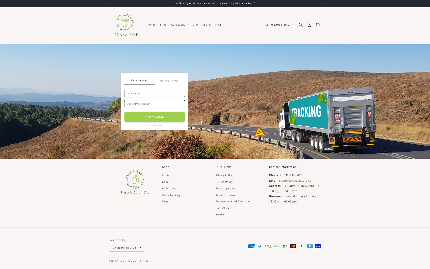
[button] (179, 25)
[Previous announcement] (109, 3)
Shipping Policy (225, 188)
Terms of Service (226, 195)
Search (220, 214)
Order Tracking (171, 195)
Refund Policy (224, 182)
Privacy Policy (224, 175)
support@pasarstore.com (296, 180)
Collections (169, 188)
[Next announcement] (320, 3)
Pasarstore (122, 261)
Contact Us (222, 208)
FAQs (165, 201)
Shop (165, 182)
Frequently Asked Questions (233, 201)
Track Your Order (154, 117)
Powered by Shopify (138, 261)
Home (165, 175)
